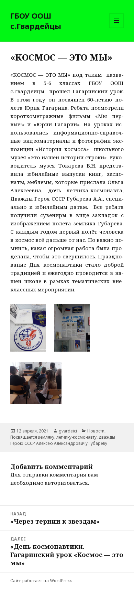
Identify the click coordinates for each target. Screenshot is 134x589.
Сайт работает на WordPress (41, 580)
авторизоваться (66, 482)
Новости (95, 431)
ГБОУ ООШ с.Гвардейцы (35, 20)
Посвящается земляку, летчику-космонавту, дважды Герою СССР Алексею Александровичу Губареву (62, 440)
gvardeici (68, 431)
